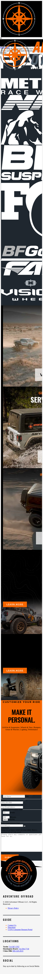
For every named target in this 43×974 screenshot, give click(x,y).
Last (27, 796)
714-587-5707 (14, 947)
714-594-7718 (23, 949)
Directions (12, 927)
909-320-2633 (18, 951)
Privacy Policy (13, 908)
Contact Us (12, 925)
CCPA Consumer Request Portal (20, 930)
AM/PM (11, 819)
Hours (12, 812)
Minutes (13, 817)
